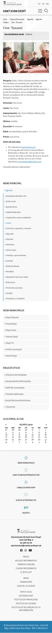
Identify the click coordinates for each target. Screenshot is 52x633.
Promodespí (11, 324)
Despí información (17, 19)
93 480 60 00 (26, 543)
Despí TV (10, 343)
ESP (43, 4)
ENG (47, 4)
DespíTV (26, 513)
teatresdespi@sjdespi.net (29, 162)
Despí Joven (11, 330)
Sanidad (9, 293)
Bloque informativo (26, 561)
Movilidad (10, 272)
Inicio (5, 19)
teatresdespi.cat (28, 147)
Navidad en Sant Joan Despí (17, 277)
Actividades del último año (16, 196)
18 (13, 437)
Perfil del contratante (15, 388)
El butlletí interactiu (26, 500)
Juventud (9, 261)
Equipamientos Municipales (18, 381)
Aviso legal (26, 592)
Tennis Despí (11, 356)
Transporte (26, 582)
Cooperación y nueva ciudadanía (18, 218)
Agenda (9, 190)
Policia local (10, 282)
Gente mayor (11, 250)
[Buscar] (46, 11)
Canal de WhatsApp (26, 488)
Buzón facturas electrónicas (18, 400)
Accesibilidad (26, 596)
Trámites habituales (14, 394)
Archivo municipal (14, 349)
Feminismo (10, 245)
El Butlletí (26, 572)
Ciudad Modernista (13, 212)
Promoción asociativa (14, 288)
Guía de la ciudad (26, 586)
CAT (39, 4)
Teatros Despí (12, 337)
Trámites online (26, 564)
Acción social (11, 201)
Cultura (8, 223)
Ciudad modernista (26, 568)
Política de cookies (26, 603)
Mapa (26, 578)
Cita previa (10, 407)
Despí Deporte (12, 317)
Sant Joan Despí (14, 11)
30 (46, 440)
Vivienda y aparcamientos (16, 255)
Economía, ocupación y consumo (18, 228)
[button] (26, 72)
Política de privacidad (26, 599)
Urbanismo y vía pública (15, 299)
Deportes (9, 239)
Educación (10, 234)
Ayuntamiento (11, 207)
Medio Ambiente (12, 266)
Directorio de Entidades (16, 375)
